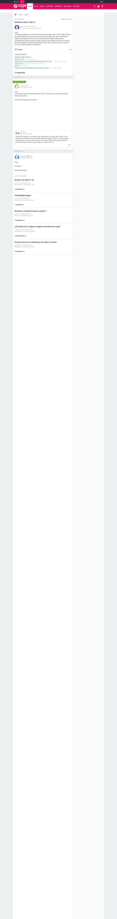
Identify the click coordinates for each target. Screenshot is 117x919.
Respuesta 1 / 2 (19, 77)
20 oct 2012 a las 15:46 (26, 158)
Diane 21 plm (19, 63)
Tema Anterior (20, 19)
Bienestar (58, 6)
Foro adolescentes (56, 68)
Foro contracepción (60, 61)
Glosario (76, 6)
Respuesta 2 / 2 (19, 151)
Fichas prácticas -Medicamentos (34, 63)
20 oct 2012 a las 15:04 (26, 87)
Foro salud (24, 66)
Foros (30, 6)
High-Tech (16, 1)
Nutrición (49, 6)
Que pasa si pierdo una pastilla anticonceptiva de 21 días (33, 61)
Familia (42, 6)
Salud (22, 1)
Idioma (101, 1)
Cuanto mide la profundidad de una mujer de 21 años (32, 68)
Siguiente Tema (65, 19)
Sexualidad (67, 6)
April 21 (17, 66)
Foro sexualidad (30, 59)
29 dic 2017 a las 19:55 (35, 28)
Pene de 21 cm (19, 59)
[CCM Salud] (20, 6)
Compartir (20, 49)
